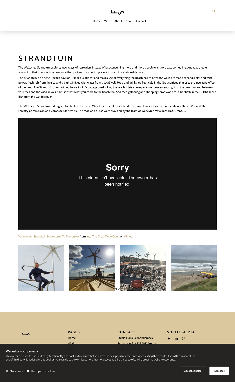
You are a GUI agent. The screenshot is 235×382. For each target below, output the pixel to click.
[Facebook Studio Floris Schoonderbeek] (169, 338)
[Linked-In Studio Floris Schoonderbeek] (176, 338)
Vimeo (128, 236)
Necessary (16, 371)
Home (97, 21)
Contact (141, 21)
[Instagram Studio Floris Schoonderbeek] (183, 338)
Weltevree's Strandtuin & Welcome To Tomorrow (48, 236)
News (129, 21)
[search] (214, 11)
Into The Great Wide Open (102, 236)
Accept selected (192, 371)
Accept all (219, 371)
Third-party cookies (42, 371)
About (118, 21)
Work (107, 21)
